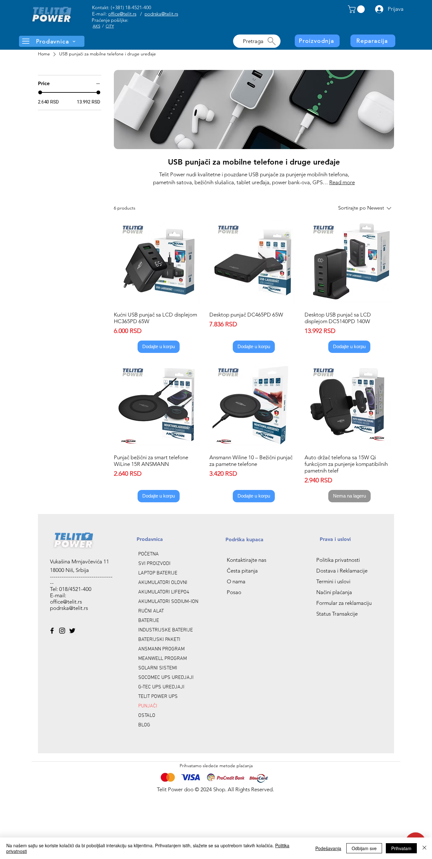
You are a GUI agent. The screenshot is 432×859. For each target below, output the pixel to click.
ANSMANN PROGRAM (161, 649)
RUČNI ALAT (151, 611)
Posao (234, 592)
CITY (110, 26)
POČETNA (148, 554)
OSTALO (146, 715)
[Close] (424, 848)
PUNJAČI (147, 706)
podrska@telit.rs (161, 14)
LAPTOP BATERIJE (157, 573)
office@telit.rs (122, 14)
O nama (236, 581)
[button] (357, 9)
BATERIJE (148, 621)
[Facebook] (52, 631)
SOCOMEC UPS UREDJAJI (166, 677)
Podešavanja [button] (328, 848)
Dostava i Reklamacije (341, 570)
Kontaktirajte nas (246, 560)
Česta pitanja (242, 570)
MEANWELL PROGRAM (162, 658)
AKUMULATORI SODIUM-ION (168, 602)
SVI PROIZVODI (154, 564)
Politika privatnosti (338, 560)
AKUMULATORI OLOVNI (162, 583)
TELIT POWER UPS (158, 696)
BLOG (144, 725)
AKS (96, 26)
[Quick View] (158, 262)
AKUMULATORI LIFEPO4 (163, 592)
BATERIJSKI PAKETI (159, 639)
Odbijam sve (364, 848)
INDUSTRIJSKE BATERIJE (165, 630)
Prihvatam (401, 848)
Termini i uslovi (333, 581)
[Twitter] (72, 631)
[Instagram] (62, 631)
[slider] (40, 92)
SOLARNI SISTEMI (157, 668)
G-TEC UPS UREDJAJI (161, 687)
